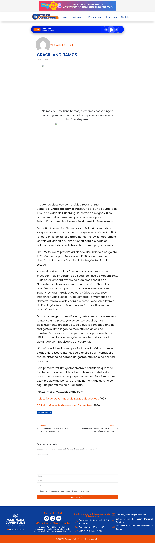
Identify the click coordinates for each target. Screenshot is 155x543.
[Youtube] (58, 518)
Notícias (76, 17)
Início (65, 17)
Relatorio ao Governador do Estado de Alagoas (68, 398)
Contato (125, 17)
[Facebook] (46, 518)
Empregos (111, 17)
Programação (95, 17)
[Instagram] (52, 518)
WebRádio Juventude (61, 45)
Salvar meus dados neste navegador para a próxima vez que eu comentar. (64, 491)
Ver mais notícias (44, 412)
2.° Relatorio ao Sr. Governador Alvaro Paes (65, 405)
